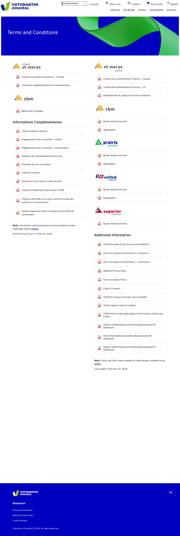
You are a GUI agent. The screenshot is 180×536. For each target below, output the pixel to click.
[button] (172, 3)
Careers (142, 10)
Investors (171, 10)
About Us (115, 10)
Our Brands (129, 10)
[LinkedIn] (171, 492)
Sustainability (156, 10)
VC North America (71, 3)
